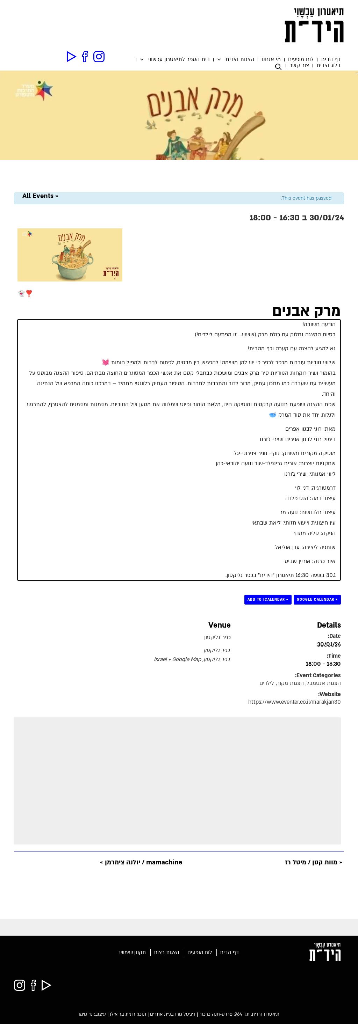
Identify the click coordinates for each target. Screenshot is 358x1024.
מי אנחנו (271, 59)
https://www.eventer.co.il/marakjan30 (294, 702)
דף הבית (331, 59)
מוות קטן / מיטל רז (313, 862)
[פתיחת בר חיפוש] (280, 67)
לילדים (266, 683)
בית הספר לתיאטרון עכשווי (179, 59)
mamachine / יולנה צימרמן (141, 862)
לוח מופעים (301, 59)
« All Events (40, 196)
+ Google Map (184, 659)
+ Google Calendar (317, 599)
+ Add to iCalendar (268, 599)
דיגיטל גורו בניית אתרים (172, 1014)
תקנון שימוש (132, 952)
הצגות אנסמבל (324, 683)
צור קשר (299, 65)
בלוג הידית (328, 65)
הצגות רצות (166, 952)
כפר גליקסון (217, 637)
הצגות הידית (239, 59)
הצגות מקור (290, 683)
